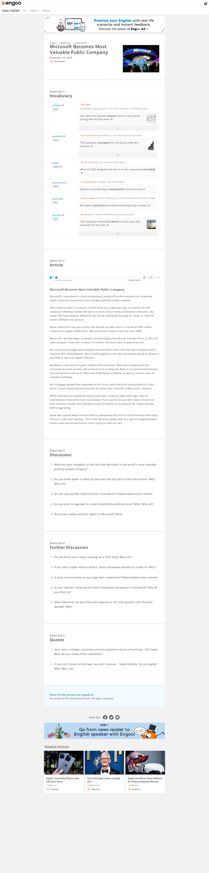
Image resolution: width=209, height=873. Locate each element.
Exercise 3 (57, 450)
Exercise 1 (57, 91)
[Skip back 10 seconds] (144, 277)
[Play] (51, 277)
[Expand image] (141, 58)
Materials (46, 10)
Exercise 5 (57, 635)
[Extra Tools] (158, 277)
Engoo (53, 43)
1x (151, 277)
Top (24, 10)
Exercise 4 (57, 543)
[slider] (56, 277)
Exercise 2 (57, 261)
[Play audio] (63, 105)
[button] (118, 128)
